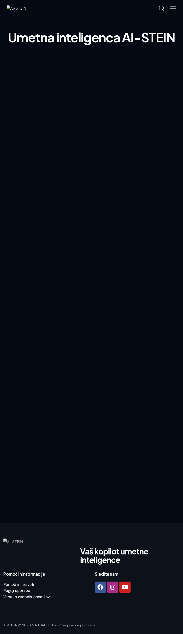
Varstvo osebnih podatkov (26, 596)
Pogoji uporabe (16, 590)
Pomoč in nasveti (18, 584)
